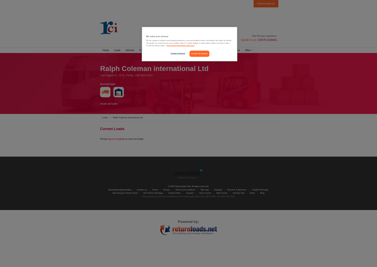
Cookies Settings (178, 53)
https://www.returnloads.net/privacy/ (180, 45)
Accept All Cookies (199, 53)
